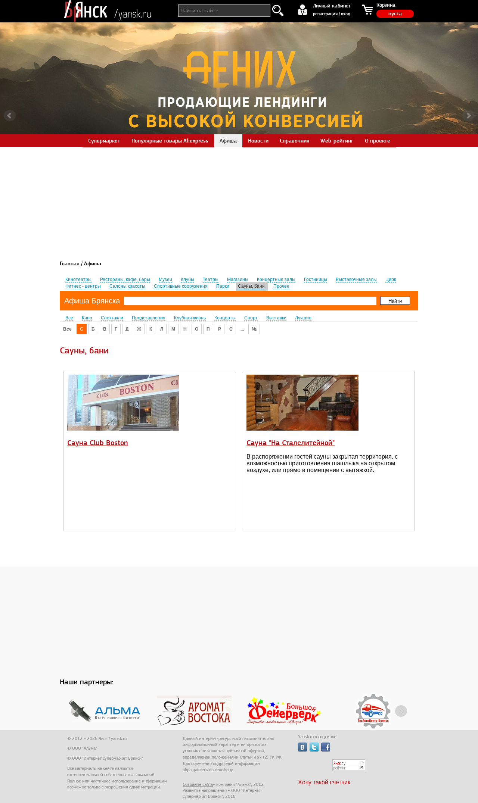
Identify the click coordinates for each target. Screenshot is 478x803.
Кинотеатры (78, 279)
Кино (87, 318)
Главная (70, 263)
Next (468, 116)
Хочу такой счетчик (324, 782)
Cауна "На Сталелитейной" (290, 442)
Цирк (390, 279)
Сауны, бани (251, 286)
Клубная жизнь (190, 318)
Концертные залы (276, 279)
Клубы (187, 279)
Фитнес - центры (83, 286)
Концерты (225, 318)
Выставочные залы (356, 279)
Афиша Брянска (92, 301)
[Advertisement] (239, 199)
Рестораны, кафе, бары (125, 279)
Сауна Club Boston (97, 442)
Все (69, 318)
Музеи (165, 279)
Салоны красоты (127, 286)
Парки (222, 286)
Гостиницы (315, 279)
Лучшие (303, 318)
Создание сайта (198, 784)
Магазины (237, 279)
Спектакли (112, 318)
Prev (10, 116)
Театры (210, 279)
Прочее (281, 286)
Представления (148, 318)
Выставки (276, 318)
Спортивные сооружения (181, 286)
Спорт (251, 318)
